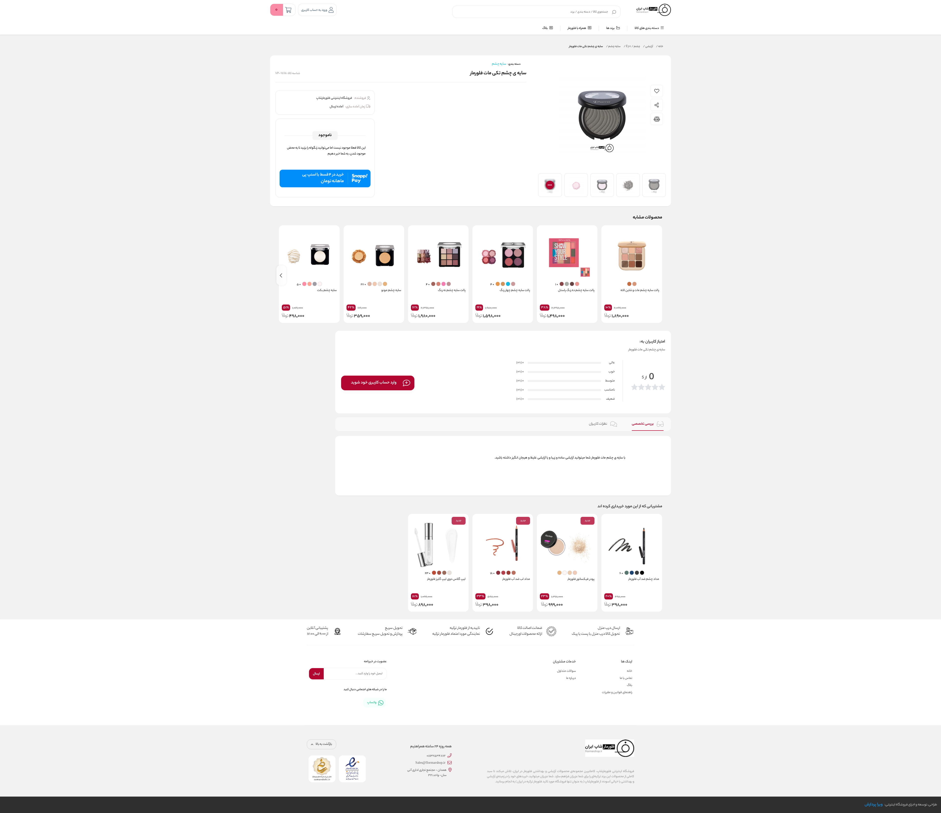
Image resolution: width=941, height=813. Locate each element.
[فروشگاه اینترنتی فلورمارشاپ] (653, 9)
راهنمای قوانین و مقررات (617, 692)
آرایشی (648, 46)
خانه (659, 46)
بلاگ (545, 28)
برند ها (610, 28)
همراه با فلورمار (577, 28)
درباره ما (571, 678)
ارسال (316, 673)
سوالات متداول (566, 671)
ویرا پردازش (874, 804)
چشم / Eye (632, 46)
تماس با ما (626, 678)
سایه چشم (613, 46)
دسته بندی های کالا (647, 28)
